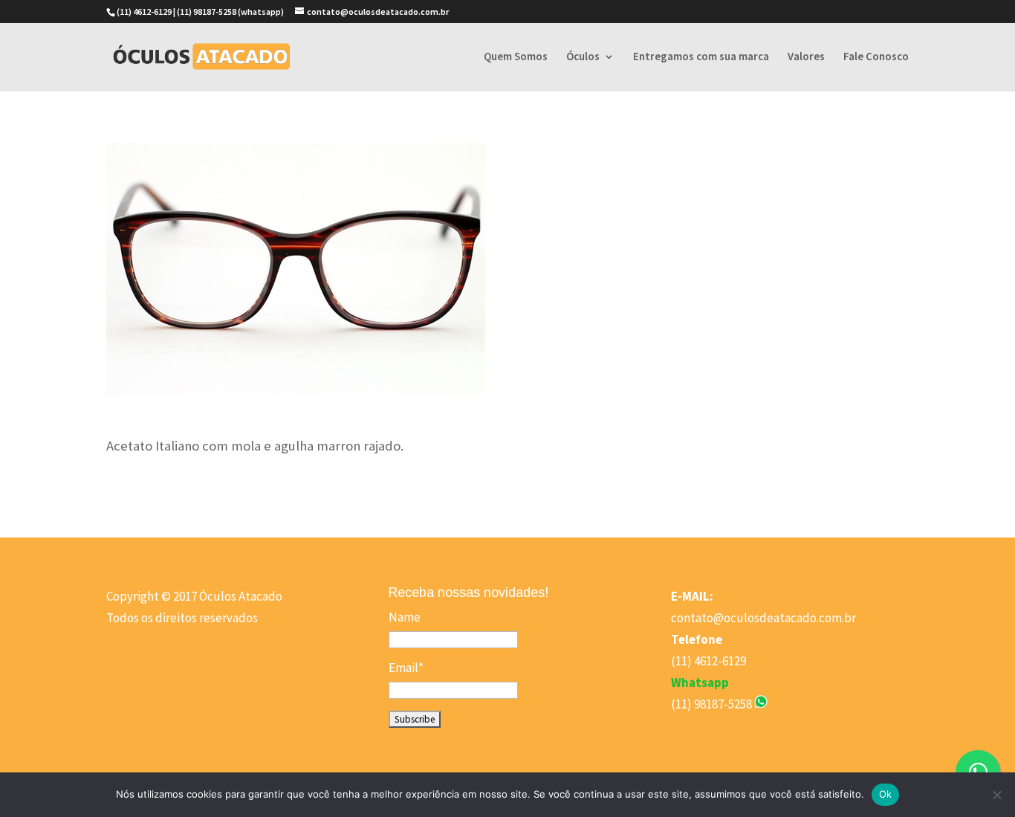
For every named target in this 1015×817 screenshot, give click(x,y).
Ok (885, 794)
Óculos (583, 57)
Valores (806, 57)
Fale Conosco (876, 57)
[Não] (996, 794)
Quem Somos (516, 57)
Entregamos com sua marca (701, 57)
